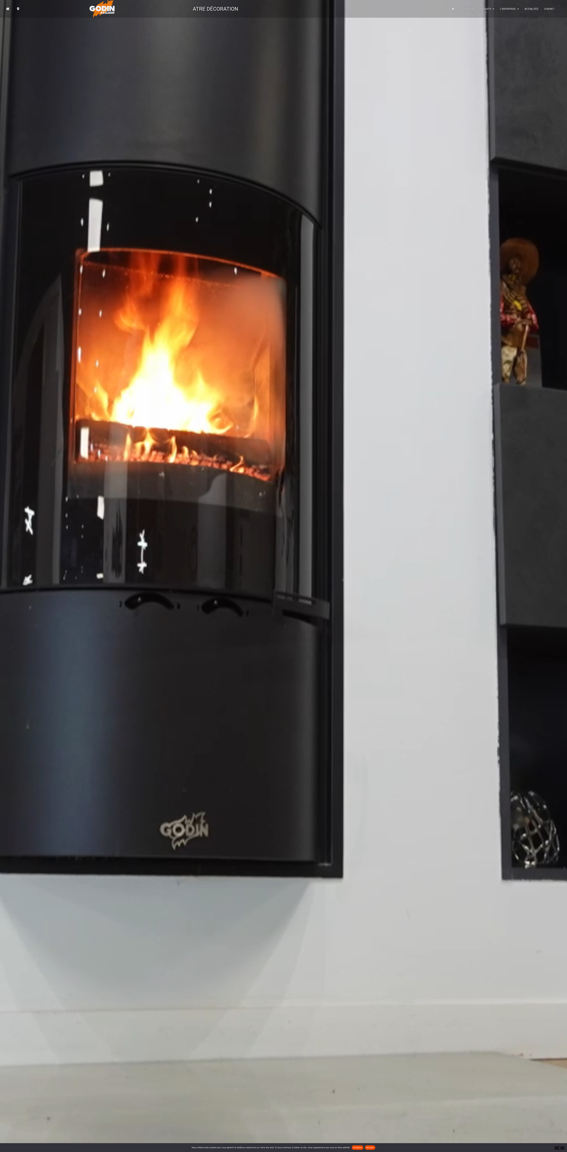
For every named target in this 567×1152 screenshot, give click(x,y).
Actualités (531, 9)
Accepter (357, 1147)
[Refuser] (559, 1148)
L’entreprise (508, 9)
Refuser (370, 1147)
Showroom (467, 9)
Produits (485, 9)
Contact (549, 9)
